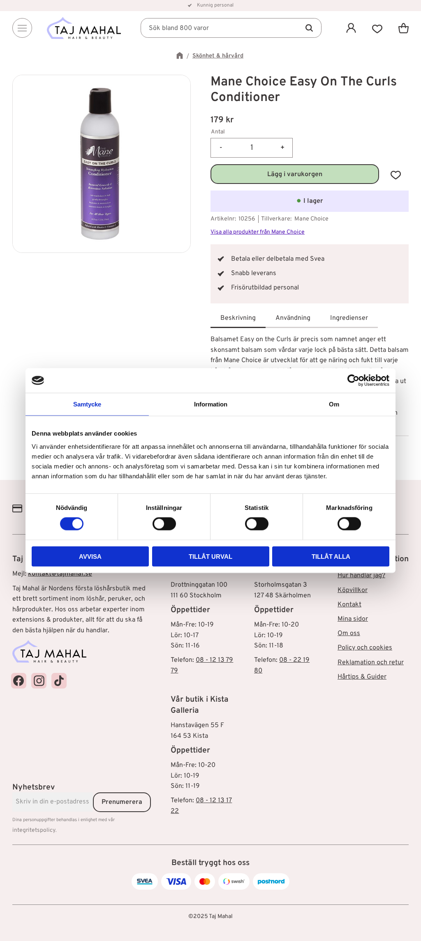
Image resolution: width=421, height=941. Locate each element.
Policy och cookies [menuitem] (365, 648)
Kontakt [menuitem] (349, 605)
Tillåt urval (210, 556)
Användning (292, 318)
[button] (377, 28)
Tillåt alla (331, 556)
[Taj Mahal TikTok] (59, 680)
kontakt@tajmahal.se (60, 574)
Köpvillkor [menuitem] (353, 590)
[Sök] (309, 27)
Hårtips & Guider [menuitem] (362, 677)
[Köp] (294, 174)
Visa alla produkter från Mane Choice (257, 232)
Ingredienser (349, 318)
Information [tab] (210, 404)
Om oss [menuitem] (349, 633)
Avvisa (90, 556)
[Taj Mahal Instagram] (38, 680)
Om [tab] (334, 404)
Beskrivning (238, 318)
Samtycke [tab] (87, 404)
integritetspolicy (34, 830)
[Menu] (22, 28)
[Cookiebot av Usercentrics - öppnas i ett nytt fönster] (353, 380)
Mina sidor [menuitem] (353, 619)
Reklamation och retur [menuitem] (371, 663)
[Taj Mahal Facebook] (18, 680)
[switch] (164, 523)
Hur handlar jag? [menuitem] (361, 575)
